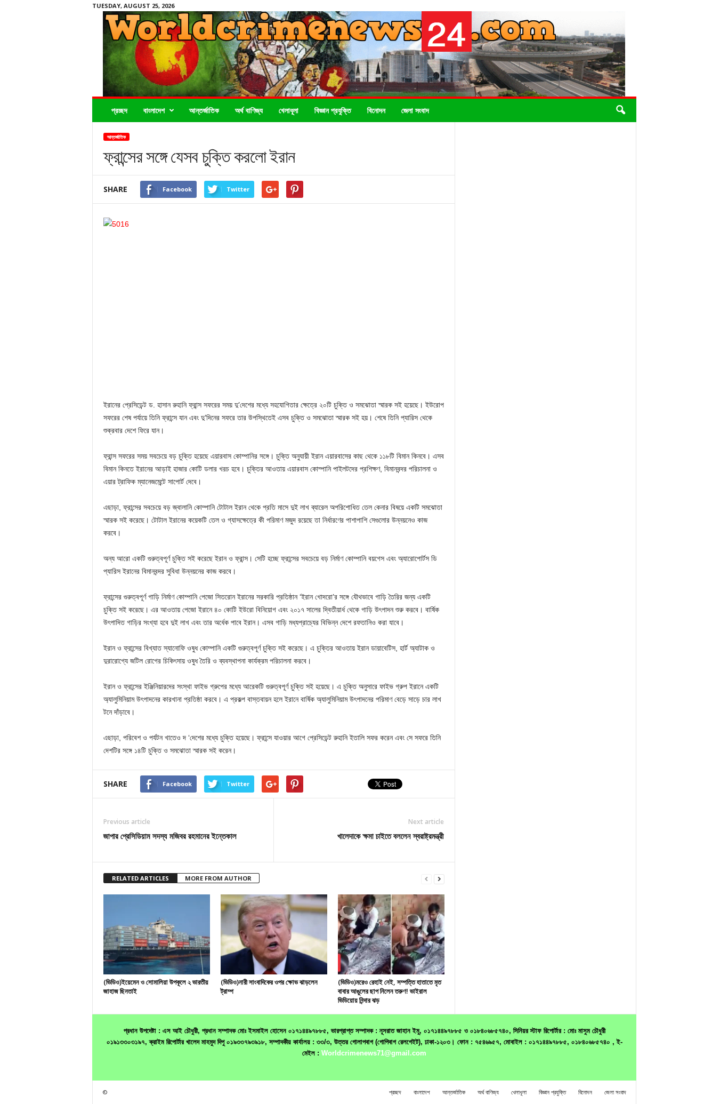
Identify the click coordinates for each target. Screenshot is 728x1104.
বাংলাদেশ (154, 110)
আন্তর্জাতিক (204, 110)
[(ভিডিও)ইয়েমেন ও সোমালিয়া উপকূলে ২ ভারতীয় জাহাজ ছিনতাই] (156, 934)
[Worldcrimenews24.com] (364, 54)
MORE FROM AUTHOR (218, 878)
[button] (620, 110)
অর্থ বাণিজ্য (249, 110)
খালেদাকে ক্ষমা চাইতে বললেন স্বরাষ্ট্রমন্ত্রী (390, 835)
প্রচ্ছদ (119, 110)
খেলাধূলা (288, 110)
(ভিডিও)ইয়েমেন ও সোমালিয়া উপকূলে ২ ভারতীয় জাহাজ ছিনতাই (155, 986)
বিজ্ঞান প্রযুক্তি (332, 110)
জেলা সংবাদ (415, 110)
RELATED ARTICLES (140, 878)
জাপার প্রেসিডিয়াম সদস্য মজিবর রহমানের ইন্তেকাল (170, 835)
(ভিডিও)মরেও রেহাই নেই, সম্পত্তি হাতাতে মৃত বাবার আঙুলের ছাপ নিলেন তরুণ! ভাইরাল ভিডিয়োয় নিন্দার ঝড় (389, 991)
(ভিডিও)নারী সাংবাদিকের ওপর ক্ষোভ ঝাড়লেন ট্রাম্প (269, 986)
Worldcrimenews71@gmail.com (373, 1053)
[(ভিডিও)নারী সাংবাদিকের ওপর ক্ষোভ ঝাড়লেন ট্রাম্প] (274, 934)
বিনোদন (376, 110)
